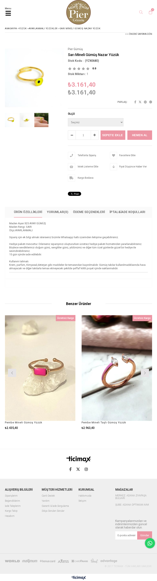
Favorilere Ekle (40, 372)
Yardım (45, 501)
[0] (149, 12)
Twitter (140, 102)
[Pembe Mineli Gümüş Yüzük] (40, 368)
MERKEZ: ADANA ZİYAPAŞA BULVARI (131, 497)
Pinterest (145, 102)
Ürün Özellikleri (28, 212)
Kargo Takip (11, 511)
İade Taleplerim (13, 506)
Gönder (144, 535)
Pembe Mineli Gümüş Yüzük (23, 422)
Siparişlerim (11, 496)
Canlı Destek (48, 496)
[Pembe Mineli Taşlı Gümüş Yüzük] (117, 368)
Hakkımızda (84, 496)
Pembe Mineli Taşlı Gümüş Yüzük (104, 422)
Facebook (135, 102)
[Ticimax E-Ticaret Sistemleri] (78, 578)
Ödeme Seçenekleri (89, 212)
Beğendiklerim (12, 501)
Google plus (150, 102)
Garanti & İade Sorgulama (55, 506)
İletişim (82, 501)
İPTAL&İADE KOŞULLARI (127, 212)
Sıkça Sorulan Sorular (53, 511)
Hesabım (10, 516)
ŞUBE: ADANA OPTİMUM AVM (132, 505)
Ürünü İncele (57, 372)
